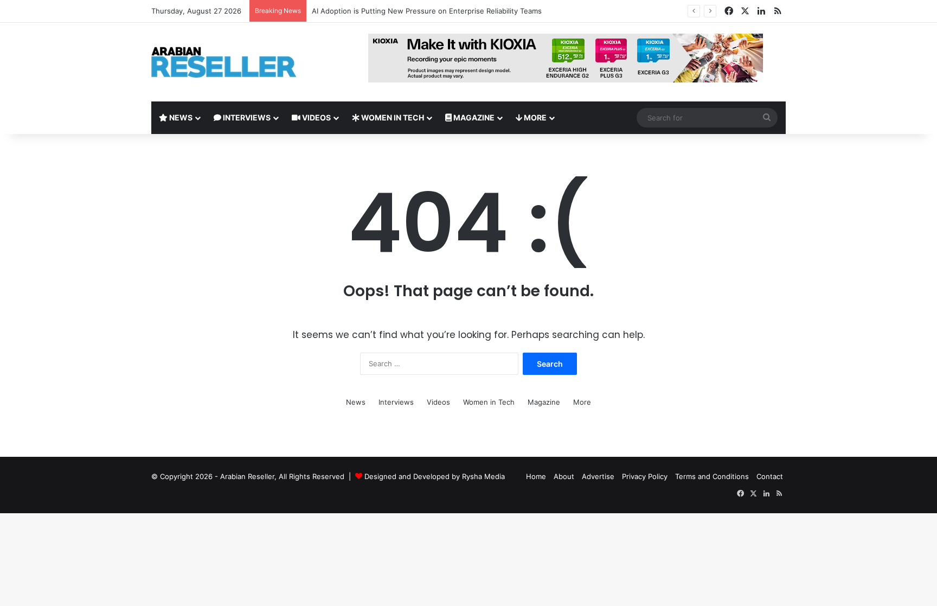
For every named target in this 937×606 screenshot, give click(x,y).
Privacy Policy (645, 476)
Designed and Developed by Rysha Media (434, 476)
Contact (769, 476)
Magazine (473, 117)
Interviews (246, 117)
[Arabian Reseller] (232, 62)
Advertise (598, 476)
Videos (315, 117)
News (180, 117)
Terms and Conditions (712, 476)
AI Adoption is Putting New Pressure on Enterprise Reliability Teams (427, 11)
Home (536, 476)
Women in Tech (392, 117)
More (534, 117)
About (564, 476)
